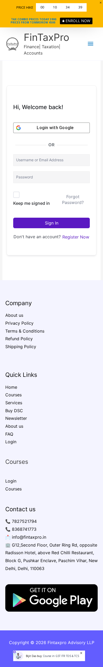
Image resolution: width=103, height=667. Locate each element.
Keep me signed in (31, 203)
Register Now (75, 237)
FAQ (9, 434)
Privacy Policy (19, 323)
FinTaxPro (46, 37)
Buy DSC (14, 410)
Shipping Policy (20, 346)
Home (11, 387)
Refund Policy (19, 338)
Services (13, 402)
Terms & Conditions (24, 331)
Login (10, 441)
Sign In (51, 223)
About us (14, 315)
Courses (13, 394)
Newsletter (16, 418)
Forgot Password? (73, 199)
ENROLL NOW (77, 20)
